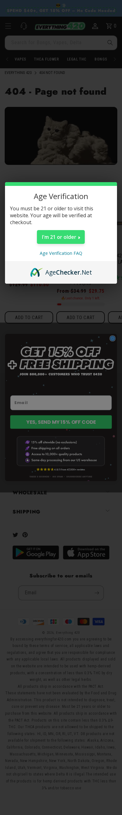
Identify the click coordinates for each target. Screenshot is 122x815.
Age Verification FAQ (61, 253)
